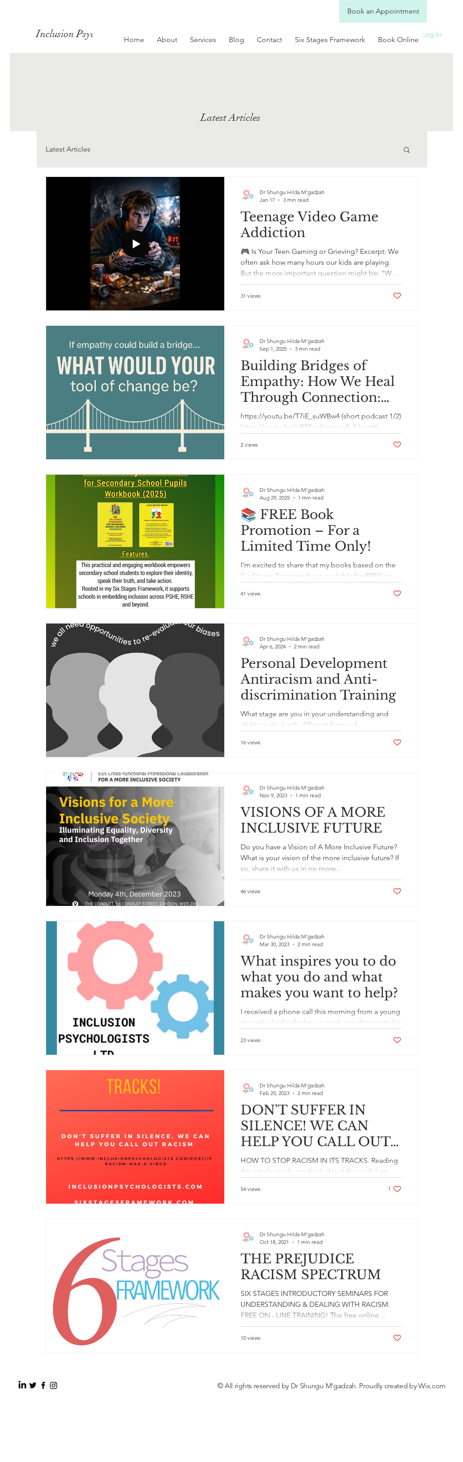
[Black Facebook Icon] (43, 1385)
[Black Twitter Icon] (33, 1385)
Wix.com (432, 1385)
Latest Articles (68, 149)
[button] (406, 150)
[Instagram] (53, 1385)
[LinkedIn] (22, 1385)
